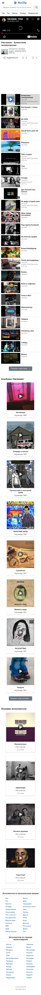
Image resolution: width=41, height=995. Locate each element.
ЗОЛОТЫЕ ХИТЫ (20, 51)
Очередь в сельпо (20, 451)
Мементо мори (20, 609)
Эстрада (23, 13)
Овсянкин (21, 49)
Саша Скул (20, 875)
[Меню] (3, 3)
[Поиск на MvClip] (36, 7)
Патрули (20, 687)
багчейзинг (20, 412)
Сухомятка (20, 570)
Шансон (14, 13)
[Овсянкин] (4, 51)
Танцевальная (33, 13)
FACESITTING (20, 648)
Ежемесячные (20, 744)
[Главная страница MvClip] (20, 2)
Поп (3, 13)
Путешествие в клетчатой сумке (20, 491)
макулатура (20, 788)
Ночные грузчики (20, 831)
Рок (8, 13)
